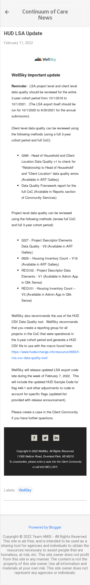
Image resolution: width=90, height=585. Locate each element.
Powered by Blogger (45, 527)
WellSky (25, 490)
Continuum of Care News (45, 15)
